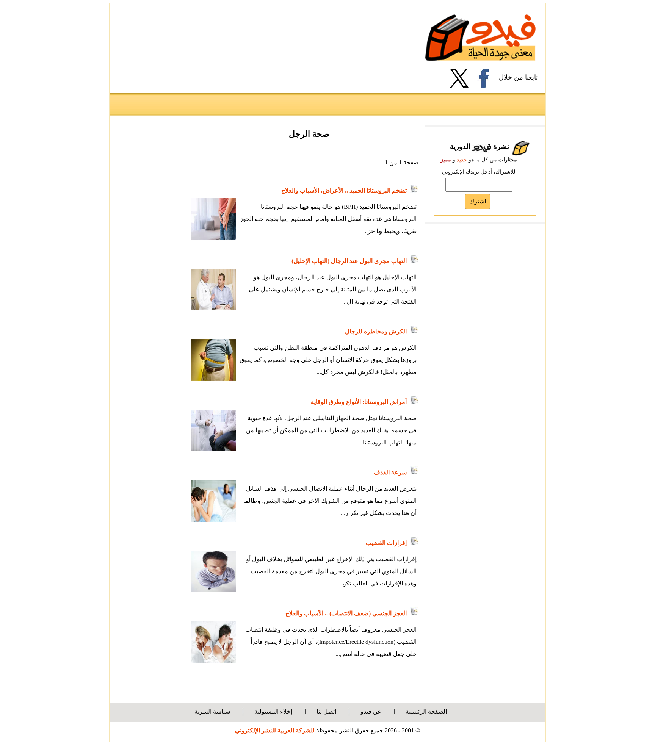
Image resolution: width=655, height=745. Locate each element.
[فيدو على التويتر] (462, 78)
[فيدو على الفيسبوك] (486, 78)
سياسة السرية (212, 711)
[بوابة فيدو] (480, 37)
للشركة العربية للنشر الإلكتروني (275, 730)
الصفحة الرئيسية (426, 711)
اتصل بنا (326, 711)
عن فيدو (370, 711)
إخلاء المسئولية (273, 711)
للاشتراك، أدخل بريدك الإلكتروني (478, 172)
